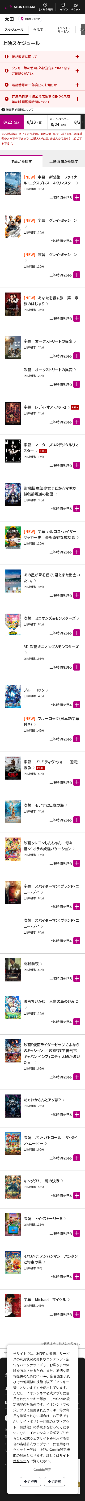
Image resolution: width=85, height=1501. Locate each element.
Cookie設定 (42, 1470)
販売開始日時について (20, 109)
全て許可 (54, 1482)
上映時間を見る (61, 240)
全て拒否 (30, 1482)
